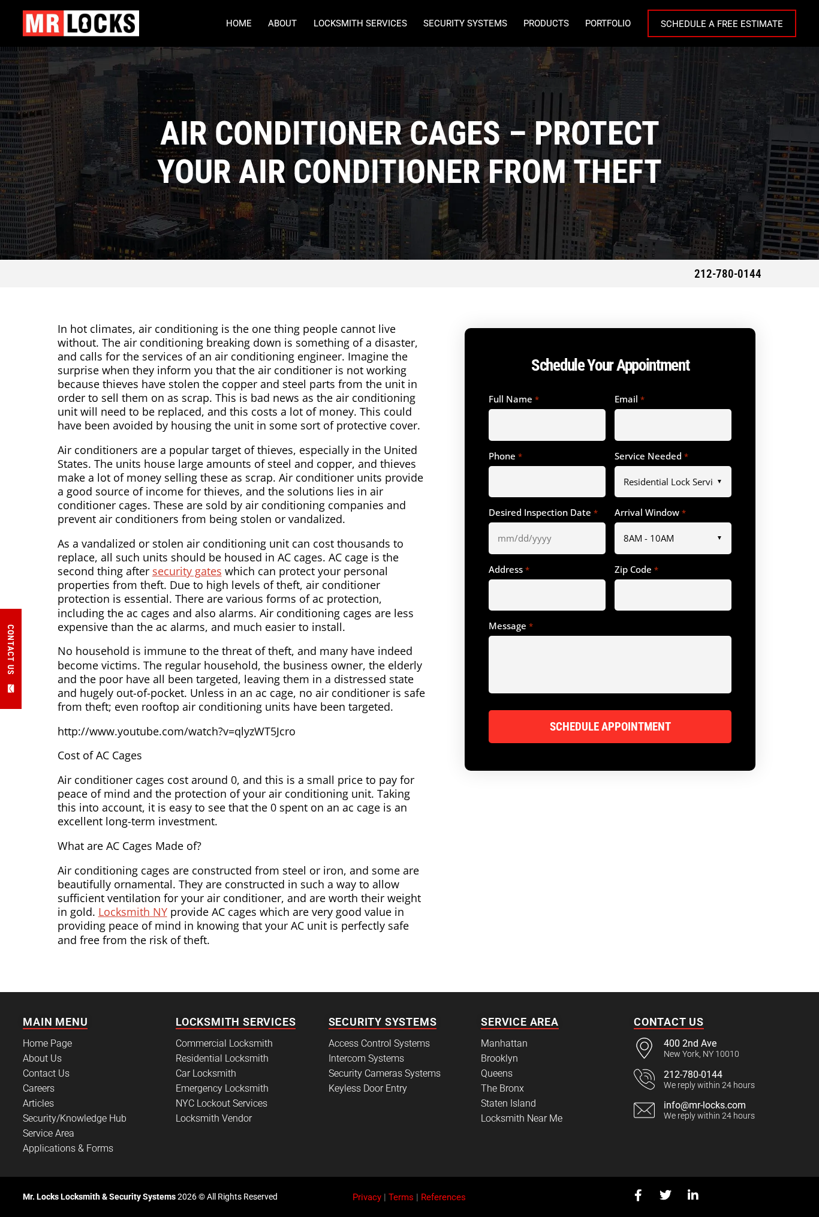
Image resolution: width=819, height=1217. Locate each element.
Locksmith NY (132, 912)
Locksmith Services (360, 23)
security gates (187, 571)
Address (509, 570)
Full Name (513, 399)
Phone (505, 456)
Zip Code (636, 570)
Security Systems (465, 23)
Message (510, 626)
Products (546, 23)
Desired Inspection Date (543, 513)
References (443, 1197)
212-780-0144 (727, 274)
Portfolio (608, 23)
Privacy (367, 1197)
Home (239, 23)
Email (629, 399)
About (282, 23)
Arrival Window (650, 513)
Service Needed (651, 456)
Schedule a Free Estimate (722, 24)
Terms (401, 1197)
